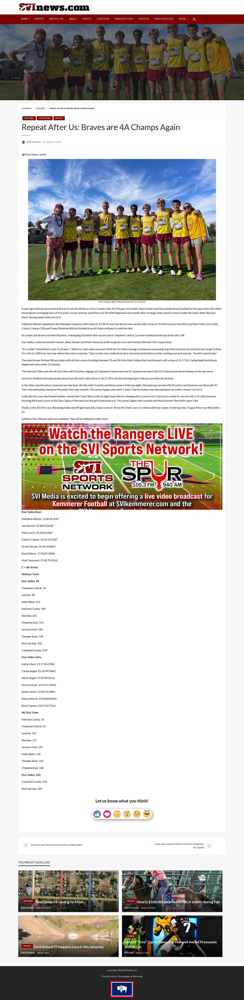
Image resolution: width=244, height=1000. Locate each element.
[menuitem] (25, 19)
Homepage (27, 108)
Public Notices (163, 18)
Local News (45, 118)
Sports (39, 18)
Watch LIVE (56, 18)
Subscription (123, 18)
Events (86, 18)
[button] (194, 19)
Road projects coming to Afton (60, 902)
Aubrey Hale (27, 907)
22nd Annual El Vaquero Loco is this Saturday (68, 947)
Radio (73, 18)
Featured (40, 108)
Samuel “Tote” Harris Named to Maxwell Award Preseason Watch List (170, 944)
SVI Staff (129, 952)
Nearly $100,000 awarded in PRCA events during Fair (178, 902)
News (24, 18)
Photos (144, 18)
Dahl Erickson (33, 142)
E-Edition (103, 18)
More (182, 18)
